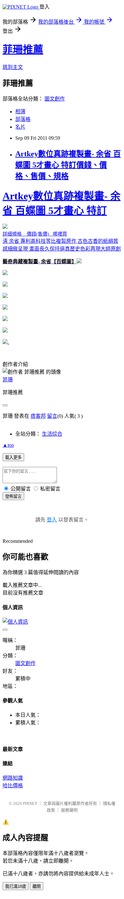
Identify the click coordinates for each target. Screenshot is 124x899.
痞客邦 (38, 416)
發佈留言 (13, 496)
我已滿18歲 (15, 886)
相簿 (20, 111)
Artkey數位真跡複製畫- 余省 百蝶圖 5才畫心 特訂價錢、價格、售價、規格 (68, 165)
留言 (52, 416)
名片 (20, 127)
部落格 (23, 119)
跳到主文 (13, 67)
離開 (36, 886)
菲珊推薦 (23, 49)
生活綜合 (52, 434)
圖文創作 (55, 98)
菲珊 (8, 379)
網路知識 (13, 778)
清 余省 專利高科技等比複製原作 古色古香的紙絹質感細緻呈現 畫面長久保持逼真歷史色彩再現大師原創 (62, 227)
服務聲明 (69, 810)
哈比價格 (13, 785)
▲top (8, 445)
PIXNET (30, 803)
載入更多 (13, 457)
